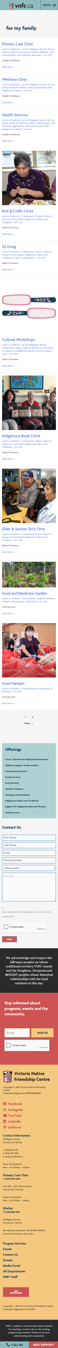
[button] (14, 1344)
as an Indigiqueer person (34, 49)
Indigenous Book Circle (21, 435)
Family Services (12, 777)
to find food (30, 601)
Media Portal (11, 1266)
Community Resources (16, 771)
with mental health (37, 87)
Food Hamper (13, 683)
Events (7, 1249)
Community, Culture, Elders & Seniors (20, 348)
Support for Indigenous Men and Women (25, 806)
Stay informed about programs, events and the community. (26, 914)
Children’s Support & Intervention (21, 765)
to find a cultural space (39, 123)
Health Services (15, 114)
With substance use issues (29, 55)
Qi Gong (9, 246)
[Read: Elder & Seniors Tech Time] (29, 495)
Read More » (8, 66)
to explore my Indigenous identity (18, 351)
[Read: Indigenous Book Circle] (29, 402)
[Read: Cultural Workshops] (29, 306)
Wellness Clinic (14, 79)
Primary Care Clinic (17, 43)
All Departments (14, 1271)
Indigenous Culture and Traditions (22, 800)
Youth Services (12, 812)
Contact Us (10, 1254)
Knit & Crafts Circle (17, 210)
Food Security (29, 688)
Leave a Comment (11, 49)
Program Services (14, 1243)
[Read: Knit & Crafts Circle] (29, 177)
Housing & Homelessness (17, 794)
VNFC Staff (10, 1277)
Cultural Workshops (18, 339)
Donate (8, 1260)
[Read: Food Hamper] (29, 650)
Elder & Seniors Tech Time (23, 528)
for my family (23, 52)
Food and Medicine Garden (24, 593)
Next (29, 723)
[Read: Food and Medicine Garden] (29, 574)
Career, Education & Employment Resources (26, 759)
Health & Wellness (39, 52)
